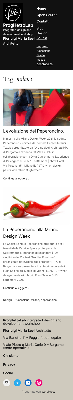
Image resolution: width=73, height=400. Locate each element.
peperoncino (45, 63)
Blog (40, 28)
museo (41, 59)
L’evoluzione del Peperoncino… (35, 131)
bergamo (42, 46)
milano (41, 55)
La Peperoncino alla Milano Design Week (30, 233)
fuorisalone (43, 50)
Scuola (42, 38)
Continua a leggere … (16, 178)
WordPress (48, 391)
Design (42, 33)
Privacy (9, 364)
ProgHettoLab (18, 25)
